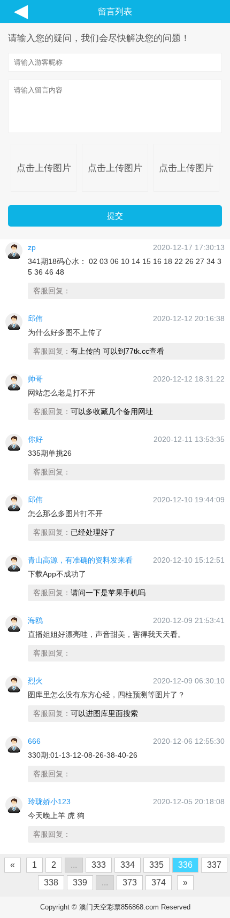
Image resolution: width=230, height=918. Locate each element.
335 (156, 864)
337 (214, 864)
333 (98, 864)
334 (127, 864)
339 (80, 882)
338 (51, 882)
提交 (115, 215)
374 (158, 882)
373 (129, 882)
